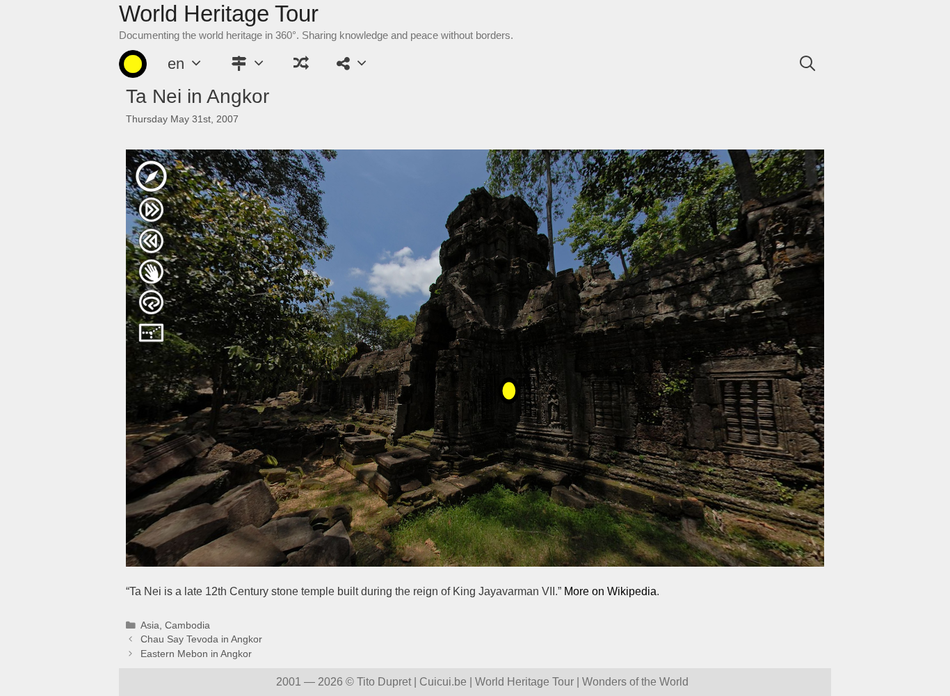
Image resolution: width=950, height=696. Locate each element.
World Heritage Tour (219, 13)
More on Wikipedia (610, 591)
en (176, 63)
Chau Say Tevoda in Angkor (201, 639)
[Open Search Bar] (807, 64)
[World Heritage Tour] (133, 64)
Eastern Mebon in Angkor (196, 654)
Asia (149, 625)
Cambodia (187, 625)
